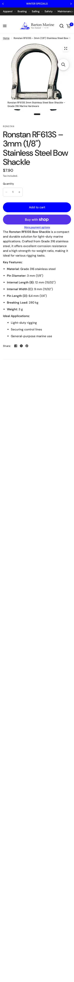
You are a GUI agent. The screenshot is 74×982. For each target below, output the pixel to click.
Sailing (35, 11)
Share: (7, 346)
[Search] (61, 25)
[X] (21, 345)
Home (6, 38)
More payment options (37, 227)
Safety (48, 11)
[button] (63, 64)
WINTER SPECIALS (37, 3)
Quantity (8, 183)
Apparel (7, 11)
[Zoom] (66, 48)
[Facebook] (15, 345)
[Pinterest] (26, 345)
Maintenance (66, 11)
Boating (22, 11)
